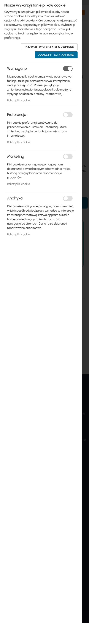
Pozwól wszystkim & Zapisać (49, 47)
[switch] (68, 68)
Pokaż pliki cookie (18, 100)
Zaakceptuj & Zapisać (56, 55)
